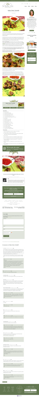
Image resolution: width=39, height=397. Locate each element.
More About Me (31, 30)
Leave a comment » (15, 204)
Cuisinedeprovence (5, 321)
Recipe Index (8, 388)
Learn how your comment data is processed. (14, 241)
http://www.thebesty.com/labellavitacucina (8, 335)
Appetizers (6, 200)
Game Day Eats (14, 200)
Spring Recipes (16, 201)
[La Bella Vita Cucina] (7, 5)
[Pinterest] (24, 3)
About (29, 6)
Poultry (11, 201)
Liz (3, 359)
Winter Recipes (15, 202)
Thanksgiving (11, 202)
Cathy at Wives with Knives (6, 287)
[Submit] (36, 3)
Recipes (32, 6)
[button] (7, 104)
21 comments (10, 204)
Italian (17, 200)
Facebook (13, 388)
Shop (36, 6)
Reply (11, 370)
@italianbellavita (16, 149)
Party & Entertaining (6, 201)
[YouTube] (27, 3)
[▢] (3, 124)
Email (4, 229)
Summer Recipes (21, 201)
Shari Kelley (5, 279)
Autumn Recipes (10, 200)
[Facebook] (25, 3)
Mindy (4, 370)
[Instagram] (26, 3)
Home (26, 6)
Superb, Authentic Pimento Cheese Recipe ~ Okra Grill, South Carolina (7, 207)
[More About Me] (32, 13)
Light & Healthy (20, 200)
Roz (4, 315)
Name (4, 226)
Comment (4, 218)
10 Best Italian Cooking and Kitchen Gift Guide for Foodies (19, 207)
